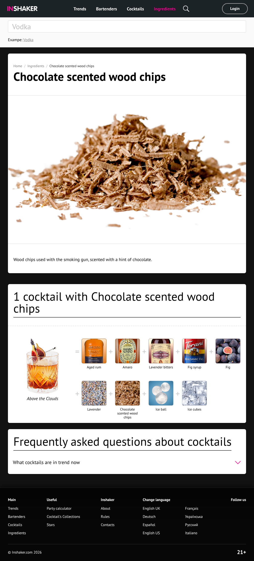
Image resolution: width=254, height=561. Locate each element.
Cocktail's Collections (63, 516)
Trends (79, 9)
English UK (151, 508)
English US (151, 533)
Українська (194, 516)
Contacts (108, 525)
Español (149, 525)
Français (191, 508)
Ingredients (164, 9)
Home (17, 66)
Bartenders (106, 9)
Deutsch (149, 516)
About (105, 508)
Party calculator (59, 508)
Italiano (191, 533)
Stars (51, 525)
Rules (105, 516)
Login (235, 8)
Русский (191, 525)
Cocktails (135, 9)
